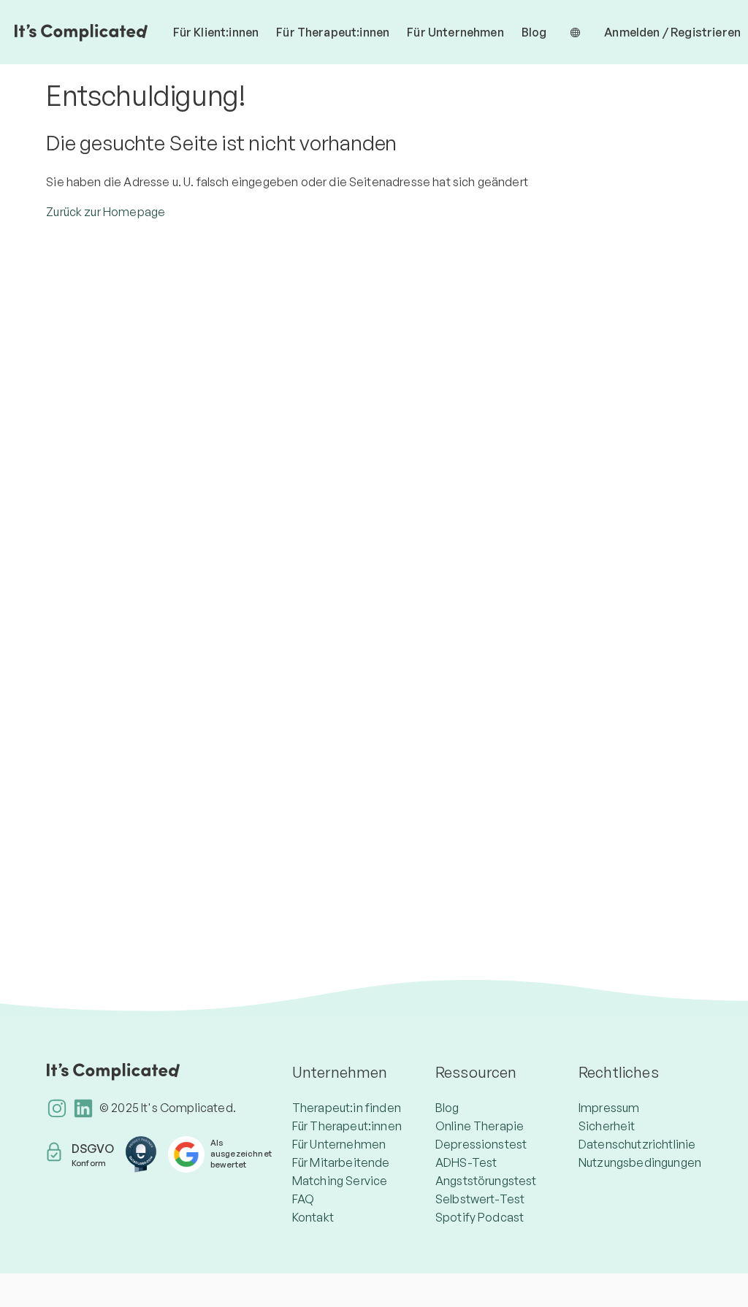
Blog (534, 32)
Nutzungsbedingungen (640, 1162)
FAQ (303, 1199)
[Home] (81, 32)
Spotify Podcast (479, 1217)
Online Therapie (479, 1126)
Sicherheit (607, 1126)
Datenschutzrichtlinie (637, 1144)
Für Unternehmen (455, 32)
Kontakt (313, 1217)
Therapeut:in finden (346, 1107)
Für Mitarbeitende (341, 1162)
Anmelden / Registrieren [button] (672, 32)
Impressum (609, 1107)
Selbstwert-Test (479, 1199)
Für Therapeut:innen (332, 32)
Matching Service (340, 1180)
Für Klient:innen (216, 32)
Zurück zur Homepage (105, 211)
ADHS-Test (466, 1162)
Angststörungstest (486, 1180)
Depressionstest (481, 1144)
